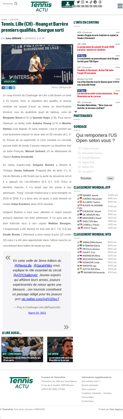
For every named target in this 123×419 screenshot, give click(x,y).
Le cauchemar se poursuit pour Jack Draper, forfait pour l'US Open (98, 58)
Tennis (4, 19)
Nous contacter (89, 389)
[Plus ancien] (75, 111)
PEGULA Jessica (91, 249)
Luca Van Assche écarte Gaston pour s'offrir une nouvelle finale (98, 82)
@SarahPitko (42, 265)
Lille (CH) (14, 19)
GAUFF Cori (89, 252)
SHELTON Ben (90, 221)
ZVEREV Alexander (92, 198)
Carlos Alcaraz (90, 148)
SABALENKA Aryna (92, 242)
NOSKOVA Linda (91, 262)
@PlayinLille (23, 265)
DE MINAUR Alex (91, 214)
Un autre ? (88, 171)
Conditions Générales (92, 393)
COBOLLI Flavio (91, 224)
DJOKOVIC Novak (92, 211)
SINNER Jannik (90, 195)
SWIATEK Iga (89, 265)
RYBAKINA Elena (91, 245)
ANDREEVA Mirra (91, 255)
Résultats (86, 178)
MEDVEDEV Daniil (92, 218)
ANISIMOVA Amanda (94, 272)
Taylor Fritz (88, 162)
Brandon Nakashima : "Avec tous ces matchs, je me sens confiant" (98, 105)
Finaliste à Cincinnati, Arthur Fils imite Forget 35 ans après (98, 70)
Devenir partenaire (90, 385)
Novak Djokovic (91, 157)
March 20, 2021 (37, 313)
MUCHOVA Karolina (93, 259)
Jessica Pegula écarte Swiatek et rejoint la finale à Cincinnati (98, 35)
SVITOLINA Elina (91, 269)
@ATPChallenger (25, 275)
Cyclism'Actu (88, 401)
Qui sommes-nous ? (91, 381)
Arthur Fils (88, 167)
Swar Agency (116, 409)
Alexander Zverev (92, 153)
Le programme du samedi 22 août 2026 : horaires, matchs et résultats (98, 47)
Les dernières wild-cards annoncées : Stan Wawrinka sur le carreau (98, 93)
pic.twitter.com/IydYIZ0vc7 (40, 299)
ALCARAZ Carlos (91, 202)
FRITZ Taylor (90, 228)
